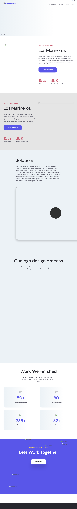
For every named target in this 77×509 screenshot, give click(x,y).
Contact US (38, 462)
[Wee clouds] (10, 3)
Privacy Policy (58, 507)
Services (53, 4)
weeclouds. (24, 507)
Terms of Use (69, 507)
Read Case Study (47, 70)
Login (72, 4)
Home (48, 4)
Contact (67, 4)
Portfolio (61, 4)
